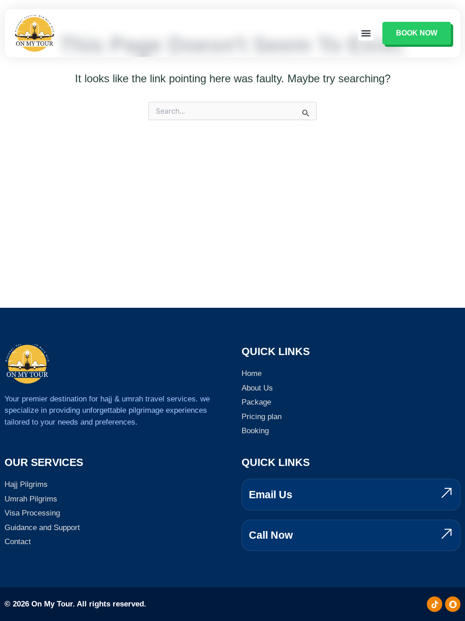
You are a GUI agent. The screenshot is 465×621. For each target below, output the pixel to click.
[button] (365, 32)
